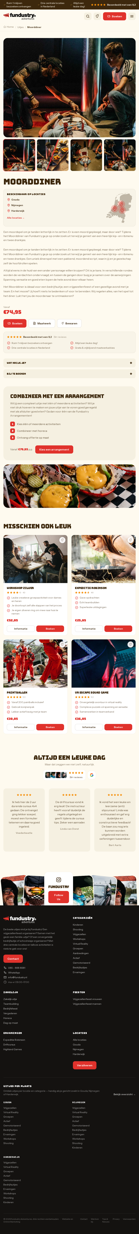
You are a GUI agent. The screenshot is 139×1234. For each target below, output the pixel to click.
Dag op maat (10, 1022)
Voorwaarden (129, 1219)
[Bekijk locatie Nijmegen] (122, 210)
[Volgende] (130, 87)
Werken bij (95, 1220)
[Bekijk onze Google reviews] (92, 775)
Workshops (79, 939)
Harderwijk (17, 210)
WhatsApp (14, 972)
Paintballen (17, 692)
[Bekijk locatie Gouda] (115, 209)
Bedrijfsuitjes (80, 967)
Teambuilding (11, 1003)
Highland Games (12, 1049)
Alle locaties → (16, 217)
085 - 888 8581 (16, 967)
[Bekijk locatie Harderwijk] (121, 204)
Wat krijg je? (69, 363)
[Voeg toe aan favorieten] (62, 540)
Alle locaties (79, 1039)
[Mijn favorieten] (97, 16)
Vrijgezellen (79, 934)
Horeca (7, 1018)
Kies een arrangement (54, 449)
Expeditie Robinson (91, 588)
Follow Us (58, 897)
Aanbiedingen (81, 953)
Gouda (15, 199)
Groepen (78, 948)
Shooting (78, 929)
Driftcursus (9, 1044)
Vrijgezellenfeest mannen (87, 1003)
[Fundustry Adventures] (19, 16)
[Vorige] (8, 87)
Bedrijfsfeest (10, 1008)
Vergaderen (10, 1013)
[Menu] (132, 16)
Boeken (117, 16)
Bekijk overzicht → (125, 1094)
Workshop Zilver (20, 588)
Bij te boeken (69, 374)
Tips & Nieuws (105, 1220)
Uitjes (20, 27)
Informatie (20, 628)
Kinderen (78, 924)
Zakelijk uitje (10, 999)
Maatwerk (44, 323)
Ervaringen (79, 972)
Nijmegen (17, 205)
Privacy (116, 1219)
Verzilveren (84, 1065)
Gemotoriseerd (81, 962)
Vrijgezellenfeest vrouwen (87, 999)
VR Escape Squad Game (91, 692)
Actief (76, 958)
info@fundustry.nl (17, 977)
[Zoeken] (88, 16)
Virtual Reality (80, 943)
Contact (13, 958)
